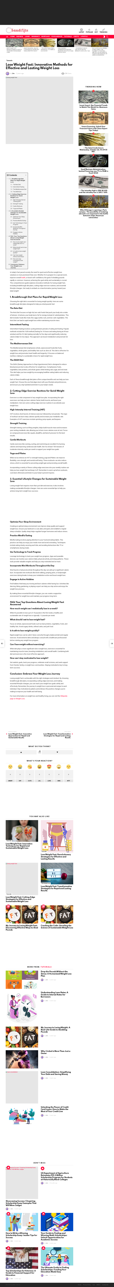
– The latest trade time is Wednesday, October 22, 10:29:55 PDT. (48, 50)
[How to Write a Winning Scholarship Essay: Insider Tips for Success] (22, 1222)
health (23, 277)
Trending (103, 32)
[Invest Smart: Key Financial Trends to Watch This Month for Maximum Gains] (14, 42)
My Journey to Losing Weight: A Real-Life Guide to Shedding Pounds (55, 1030)
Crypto (76, 36)
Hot (96, 32)
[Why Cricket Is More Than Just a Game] (22, 1059)
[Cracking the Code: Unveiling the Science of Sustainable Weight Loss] (57, 914)
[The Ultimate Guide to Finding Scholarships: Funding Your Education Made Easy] (57, 1256)
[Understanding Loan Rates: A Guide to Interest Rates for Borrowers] (22, 1008)
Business (19, 36)
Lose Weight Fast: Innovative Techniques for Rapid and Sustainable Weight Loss (19, 846)
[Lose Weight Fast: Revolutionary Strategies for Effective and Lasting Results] (57, 836)
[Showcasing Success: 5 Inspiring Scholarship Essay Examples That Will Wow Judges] (22, 1183)
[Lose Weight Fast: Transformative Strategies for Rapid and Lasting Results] (57, 873)
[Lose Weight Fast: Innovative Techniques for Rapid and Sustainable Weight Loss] (22, 831)
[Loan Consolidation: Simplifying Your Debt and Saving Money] (22, 1087)
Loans (27, 36)
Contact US (105, 1284)
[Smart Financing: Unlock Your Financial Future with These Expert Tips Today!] (31, 42)
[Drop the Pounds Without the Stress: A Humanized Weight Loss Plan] (22, 980)
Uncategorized (46, 883)
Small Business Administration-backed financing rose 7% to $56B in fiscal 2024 (93, 171)
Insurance (35, 36)
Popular (89, 32)
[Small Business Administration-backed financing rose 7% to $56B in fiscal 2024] (65, 42)
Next (107, 47)
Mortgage (45, 36)
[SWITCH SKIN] (104, 36)
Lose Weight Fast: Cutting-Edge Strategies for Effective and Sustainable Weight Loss (20, 899)
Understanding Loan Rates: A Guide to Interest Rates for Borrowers (54, 995)
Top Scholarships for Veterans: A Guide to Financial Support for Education (21, 1273)
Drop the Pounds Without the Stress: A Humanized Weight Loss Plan (56, 974)
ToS (94, 1284)
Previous (6, 47)
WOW (43, 922)
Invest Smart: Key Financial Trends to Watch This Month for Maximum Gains (93, 107)
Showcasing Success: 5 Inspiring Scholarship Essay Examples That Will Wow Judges (21, 1203)
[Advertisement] (57, 12)
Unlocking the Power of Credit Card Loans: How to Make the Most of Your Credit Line (55, 1109)
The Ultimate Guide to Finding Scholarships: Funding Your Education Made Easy (55, 1270)
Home (12, 36)
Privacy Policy (87, 1284)
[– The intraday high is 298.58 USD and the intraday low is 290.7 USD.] (82, 42)
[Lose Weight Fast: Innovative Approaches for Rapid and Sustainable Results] (2, 643)
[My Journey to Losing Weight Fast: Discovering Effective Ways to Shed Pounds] (22, 914)
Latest (81, 32)
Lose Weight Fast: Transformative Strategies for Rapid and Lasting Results (56, 888)
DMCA (98, 1284)
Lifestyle (84, 36)
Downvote (57, 752)
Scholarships (56, 36)
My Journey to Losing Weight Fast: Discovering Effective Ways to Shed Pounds (22, 928)
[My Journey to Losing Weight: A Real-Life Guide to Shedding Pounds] (22, 1037)
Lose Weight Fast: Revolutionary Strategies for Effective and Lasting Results (56, 857)
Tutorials (68, 36)
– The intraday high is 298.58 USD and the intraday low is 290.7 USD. (82, 50)
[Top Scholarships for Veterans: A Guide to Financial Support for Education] (22, 1258)
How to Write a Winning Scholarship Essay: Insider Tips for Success (21, 1235)
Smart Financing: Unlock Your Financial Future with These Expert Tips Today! (31, 50)
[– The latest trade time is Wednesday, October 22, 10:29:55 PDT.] (48, 42)
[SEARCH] (107, 36)
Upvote (21, 752)
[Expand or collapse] (26, 175)
